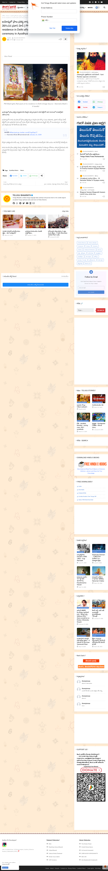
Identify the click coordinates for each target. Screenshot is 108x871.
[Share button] (41, 175)
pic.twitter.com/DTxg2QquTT (27, 132)
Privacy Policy (21, 2)
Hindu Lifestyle (93, 243)
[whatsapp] (92, 2)
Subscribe (69, 28)
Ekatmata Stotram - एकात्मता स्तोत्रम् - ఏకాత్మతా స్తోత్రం (98, 557)
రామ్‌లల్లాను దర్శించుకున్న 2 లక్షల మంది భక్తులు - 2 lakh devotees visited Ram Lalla (57, 233)
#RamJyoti (13, 132)
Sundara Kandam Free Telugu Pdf (87, 496)
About (52, 868)
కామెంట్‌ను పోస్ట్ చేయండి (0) (36, 284)
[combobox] (45, 20)
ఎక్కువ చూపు (65, 211)
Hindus (88, 246)
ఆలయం (90, 7)
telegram (100, 107)
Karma (99, 249)
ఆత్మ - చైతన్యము (81, 253)
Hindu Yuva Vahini (54, 856)
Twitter (25, 175)
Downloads (81, 490)
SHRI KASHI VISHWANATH (89, 853)
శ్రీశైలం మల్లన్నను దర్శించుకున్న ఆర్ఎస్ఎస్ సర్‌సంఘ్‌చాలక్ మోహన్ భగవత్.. (98, 641)
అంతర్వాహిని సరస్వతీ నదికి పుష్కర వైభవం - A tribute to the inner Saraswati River (83, 641)
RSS (50, 843)
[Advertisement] (53, 49)
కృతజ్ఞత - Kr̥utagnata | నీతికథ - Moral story (98, 425)
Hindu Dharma (82, 243)
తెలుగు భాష (88, 263)
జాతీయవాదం (92, 260)
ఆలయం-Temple (82, 260)
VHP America (53, 859)
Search (100, 310)
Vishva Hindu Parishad (55, 853)
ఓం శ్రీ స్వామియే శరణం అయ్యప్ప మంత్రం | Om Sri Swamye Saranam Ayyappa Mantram (92, 167)
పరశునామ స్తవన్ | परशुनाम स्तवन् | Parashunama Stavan (82, 581)
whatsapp (100, 102)
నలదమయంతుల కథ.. (98, 405)
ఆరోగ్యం (96, 256)
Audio (80, 486)
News (8, 16)
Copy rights (90, 868)
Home (47, 868)
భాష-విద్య (81, 7)
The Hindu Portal (86, 843)
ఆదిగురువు (90, 253)
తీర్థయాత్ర (80, 263)
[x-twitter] (98, 2)
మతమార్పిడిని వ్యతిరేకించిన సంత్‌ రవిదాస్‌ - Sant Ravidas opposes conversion (90, 75)
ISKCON (83, 856)
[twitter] (24, 203)
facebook (85, 102)
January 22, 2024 (35, 134)
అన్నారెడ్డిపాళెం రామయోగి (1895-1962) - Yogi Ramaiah (82, 557)
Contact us (12, 2)
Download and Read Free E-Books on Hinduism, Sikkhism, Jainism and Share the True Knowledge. (91, 471)
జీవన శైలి (100, 260)
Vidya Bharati (53, 850)
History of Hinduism (89, 249)
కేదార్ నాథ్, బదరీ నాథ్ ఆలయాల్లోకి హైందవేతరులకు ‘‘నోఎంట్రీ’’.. (98, 613)
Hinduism (80, 246)
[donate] (30, 203)
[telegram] (95, 2)
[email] (33, 203)
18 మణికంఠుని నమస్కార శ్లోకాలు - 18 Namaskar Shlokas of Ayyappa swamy (92, 179)
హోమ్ (3, 16)
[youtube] (101, 2)
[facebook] (89, 2)
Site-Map (98, 868)
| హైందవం (20, 7)
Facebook (14, 175)
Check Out (5, 864)
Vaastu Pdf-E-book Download (86, 500)
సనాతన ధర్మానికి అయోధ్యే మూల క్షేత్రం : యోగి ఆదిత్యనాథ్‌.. (11, 232)
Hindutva (95, 246)
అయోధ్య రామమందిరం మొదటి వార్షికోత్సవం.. (33, 232)
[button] (104, 7)
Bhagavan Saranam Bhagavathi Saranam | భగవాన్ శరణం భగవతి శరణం (92, 193)
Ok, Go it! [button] (5, 868)
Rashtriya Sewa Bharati (56, 847)
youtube (85, 107)
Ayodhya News (13, 170)
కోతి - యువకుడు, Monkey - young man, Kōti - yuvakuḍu (82, 426)
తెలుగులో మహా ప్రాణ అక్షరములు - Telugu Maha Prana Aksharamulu (92, 155)
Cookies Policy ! (81, 868)
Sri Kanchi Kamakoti (87, 850)
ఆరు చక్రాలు (88, 256)
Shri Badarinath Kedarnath (89, 859)
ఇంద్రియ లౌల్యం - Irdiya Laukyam (82, 406)
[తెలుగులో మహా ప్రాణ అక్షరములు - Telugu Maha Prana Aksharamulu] (91, 134)
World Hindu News (87, 847)
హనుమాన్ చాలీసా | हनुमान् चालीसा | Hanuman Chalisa (98, 579)
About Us (5, 2)
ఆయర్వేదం (80, 256)
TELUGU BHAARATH (22, 195)
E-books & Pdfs (82, 493)
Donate (57, 868)
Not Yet (52, 28)
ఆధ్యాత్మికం (98, 253)
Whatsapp (35, 175)
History (80, 249)
